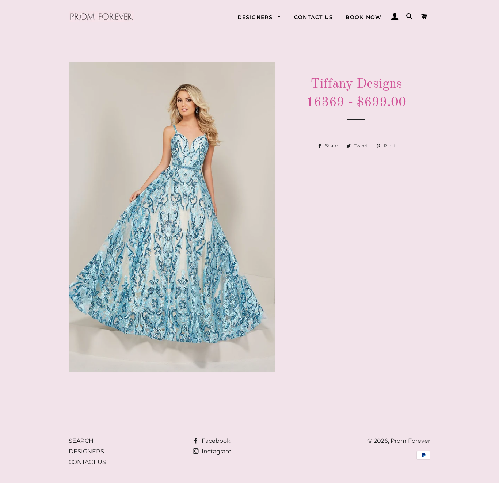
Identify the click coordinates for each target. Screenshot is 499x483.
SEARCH (81, 440)
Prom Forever (410, 440)
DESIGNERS (256, 17)
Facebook (215, 440)
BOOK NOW (364, 17)
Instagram (216, 451)
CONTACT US (313, 17)
